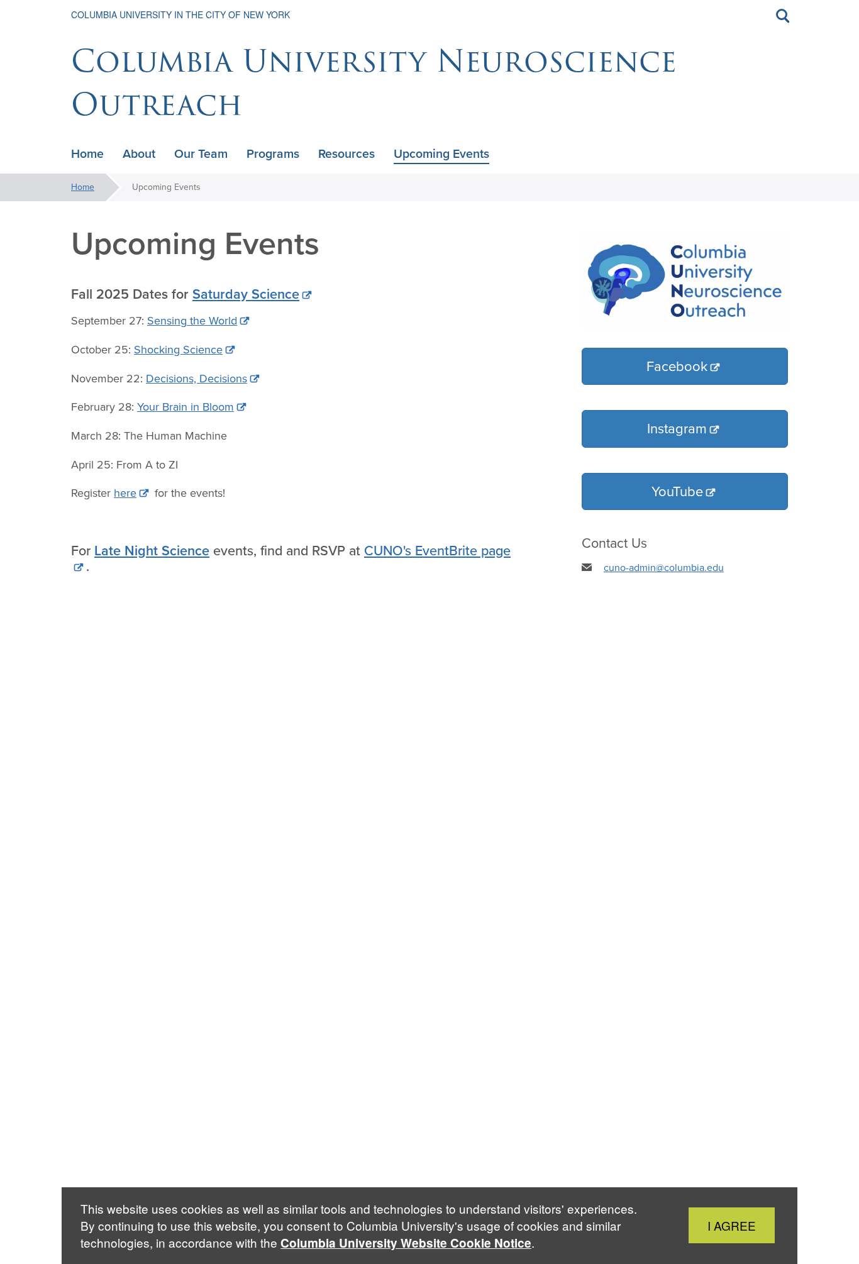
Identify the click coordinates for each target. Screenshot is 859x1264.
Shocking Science (178, 349)
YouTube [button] (677, 491)
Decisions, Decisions (196, 378)
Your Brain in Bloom (185, 407)
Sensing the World (192, 321)
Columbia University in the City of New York (180, 14)
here (125, 493)
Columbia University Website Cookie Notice (405, 1242)
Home (82, 187)
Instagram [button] (677, 428)
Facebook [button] (676, 366)
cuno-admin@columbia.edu (664, 567)
